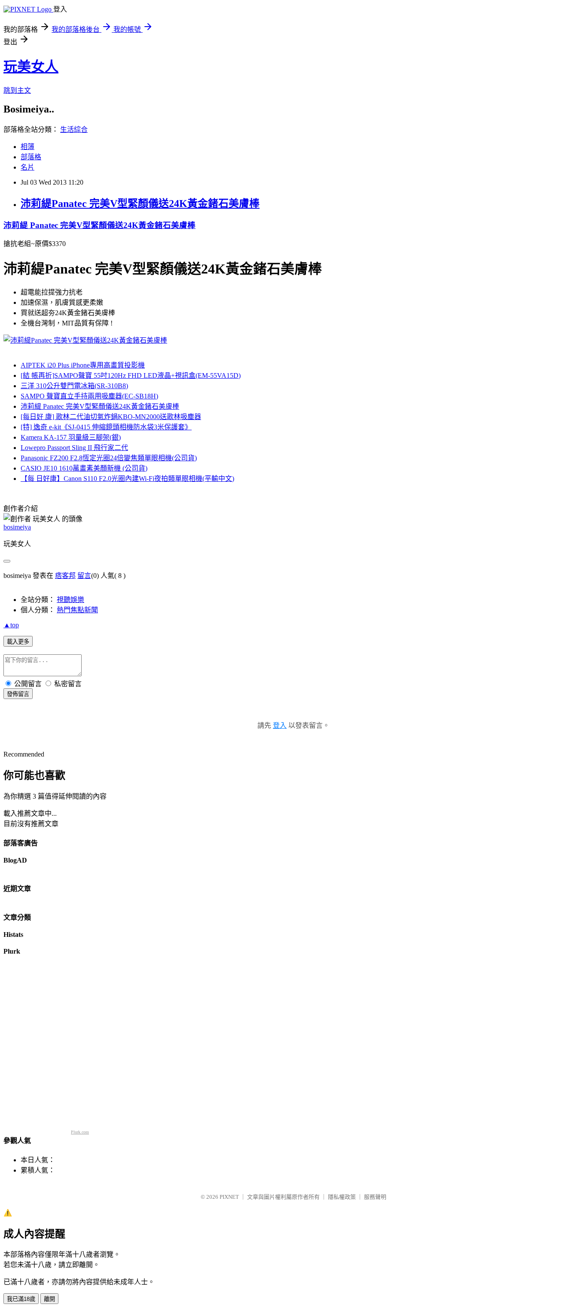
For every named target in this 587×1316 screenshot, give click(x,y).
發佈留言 (18, 694)
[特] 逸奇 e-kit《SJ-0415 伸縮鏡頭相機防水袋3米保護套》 (106, 427)
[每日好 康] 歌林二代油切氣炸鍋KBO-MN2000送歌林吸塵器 (111, 416)
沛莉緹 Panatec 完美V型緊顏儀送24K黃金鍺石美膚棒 (99, 225)
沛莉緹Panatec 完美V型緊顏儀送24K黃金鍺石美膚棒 (140, 203)
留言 (84, 575)
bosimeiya (17, 527)
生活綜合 (74, 129)
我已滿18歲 (21, 1299)
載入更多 (18, 641)
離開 (49, 1299)
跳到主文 (17, 90)
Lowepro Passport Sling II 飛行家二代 (74, 447)
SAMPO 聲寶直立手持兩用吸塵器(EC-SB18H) (89, 396)
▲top (11, 625)
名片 (27, 167)
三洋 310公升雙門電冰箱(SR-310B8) (74, 385)
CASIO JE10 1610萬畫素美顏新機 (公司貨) (84, 468)
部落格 (31, 157)
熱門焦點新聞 (77, 610)
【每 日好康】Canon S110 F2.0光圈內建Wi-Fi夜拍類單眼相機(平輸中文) (127, 478)
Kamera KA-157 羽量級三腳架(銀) (71, 437)
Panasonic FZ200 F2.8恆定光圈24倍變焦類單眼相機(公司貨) (109, 458)
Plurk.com (80, 1132)
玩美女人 (30, 66)
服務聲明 (375, 1197)
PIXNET (229, 1197)
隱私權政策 (342, 1197)
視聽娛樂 (70, 599)
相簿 (27, 146)
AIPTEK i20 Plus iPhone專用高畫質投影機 (83, 365)
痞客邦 (65, 575)
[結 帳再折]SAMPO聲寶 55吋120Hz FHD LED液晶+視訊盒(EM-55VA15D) (131, 375)
